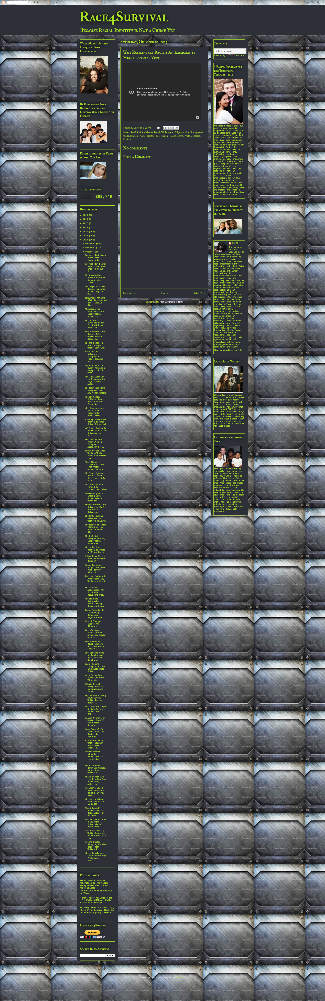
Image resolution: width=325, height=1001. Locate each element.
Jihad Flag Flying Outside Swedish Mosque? (95, 558)
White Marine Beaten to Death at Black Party (95, 550)
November (90, 248)
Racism (164, 136)
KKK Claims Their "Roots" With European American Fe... (94, 443)
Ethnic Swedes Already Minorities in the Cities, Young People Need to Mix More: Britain (95, 884)
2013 (86, 240)
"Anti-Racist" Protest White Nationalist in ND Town (94, 812)
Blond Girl (159, 132)
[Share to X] (171, 128)
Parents (149, 136)
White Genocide (192, 136)
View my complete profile (228, 350)
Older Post (199, 293)
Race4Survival (124, 17)
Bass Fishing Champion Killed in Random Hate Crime (95, 668)
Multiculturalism (130, 136)
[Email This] (164, 128)
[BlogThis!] (167, 128)
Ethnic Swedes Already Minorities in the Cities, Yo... (94, 757)
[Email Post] (158, 128)
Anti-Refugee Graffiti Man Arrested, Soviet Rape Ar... (95, 634)
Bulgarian (179, 132)
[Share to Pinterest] (177, 128)
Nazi (142, 136)
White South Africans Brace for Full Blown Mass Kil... (94, 324)
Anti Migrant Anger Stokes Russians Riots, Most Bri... (95, 710)
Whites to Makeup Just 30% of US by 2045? (94, 802)
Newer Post (130, 293)
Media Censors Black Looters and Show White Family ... (94, 645)
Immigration (197, 132)
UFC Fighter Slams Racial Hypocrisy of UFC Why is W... (95, 290)
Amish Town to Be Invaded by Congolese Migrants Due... (95, 614)
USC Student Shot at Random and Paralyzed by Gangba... (94, 656)
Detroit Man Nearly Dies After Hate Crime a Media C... (95, 268)
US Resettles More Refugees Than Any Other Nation (95, 390)
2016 (86, 227)
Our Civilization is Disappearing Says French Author (95, 380)
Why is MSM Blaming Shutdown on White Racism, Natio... (95, 699)
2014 (86, 236)
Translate (238, 55)
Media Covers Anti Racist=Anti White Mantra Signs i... (95, 335)
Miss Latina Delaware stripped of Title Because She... (94, 357)
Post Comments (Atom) (171, 302)
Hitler (187, 132)
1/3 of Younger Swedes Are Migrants (93, 624)
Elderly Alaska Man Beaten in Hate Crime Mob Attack (95, 422)
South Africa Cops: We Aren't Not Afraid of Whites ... (95, 454)
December (90, 244)
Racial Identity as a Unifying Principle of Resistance (95, 823)
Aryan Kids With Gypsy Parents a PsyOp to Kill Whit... (95, 369)
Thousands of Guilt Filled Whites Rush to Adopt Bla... (95, 528)
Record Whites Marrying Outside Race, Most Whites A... (95, 769)
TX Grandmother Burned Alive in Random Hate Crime (95, 279)
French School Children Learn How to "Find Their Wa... (94, 401)
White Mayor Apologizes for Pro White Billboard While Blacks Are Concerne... (96, 900)
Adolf (133, 132)
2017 (86, 223)
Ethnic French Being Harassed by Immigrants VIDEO (94, 688)
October (90, 252)
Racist (173, 136)
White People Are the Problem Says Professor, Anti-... (95, 780)
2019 (86, 215)
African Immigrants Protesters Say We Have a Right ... (95, 580)
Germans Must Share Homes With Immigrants (95, 257)
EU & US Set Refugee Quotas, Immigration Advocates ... (95, 540)
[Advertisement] (164, 262)
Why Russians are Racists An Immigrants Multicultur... (94, 412)
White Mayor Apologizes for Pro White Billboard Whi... (95, 591)
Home (165, 293)
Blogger (179, 977)
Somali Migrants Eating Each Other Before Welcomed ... (94, 497)
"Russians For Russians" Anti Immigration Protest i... (94, 313)
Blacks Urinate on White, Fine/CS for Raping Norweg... (95, 722)
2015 (86, 232)
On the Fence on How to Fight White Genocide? (95, 345)
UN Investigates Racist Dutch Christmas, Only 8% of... (95, 477)
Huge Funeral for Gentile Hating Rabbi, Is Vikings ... (94, 733)
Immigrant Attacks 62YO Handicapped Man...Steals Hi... (95, 302)
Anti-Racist (147, 132)
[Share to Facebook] (174, 128)
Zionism (127, 139)
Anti (139, 132)
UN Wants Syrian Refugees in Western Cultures (95, 518)
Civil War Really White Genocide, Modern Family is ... (95, 834)
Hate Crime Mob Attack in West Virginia (94, 678)
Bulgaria (169, 132)
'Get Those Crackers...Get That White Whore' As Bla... (95, 466)
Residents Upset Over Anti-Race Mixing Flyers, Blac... (94, 792)
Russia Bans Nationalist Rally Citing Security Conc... (95, 602)
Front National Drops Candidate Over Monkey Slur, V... (95, 569)
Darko (235, 243)
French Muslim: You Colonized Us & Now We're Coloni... (95, 508)
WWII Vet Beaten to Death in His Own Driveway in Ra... (95, 432)
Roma (180, 136)
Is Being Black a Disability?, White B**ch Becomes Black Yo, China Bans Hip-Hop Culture (97, 910)
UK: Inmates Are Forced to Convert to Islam (95, 487)
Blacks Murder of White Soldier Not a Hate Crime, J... (94, 744)
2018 (86, 219)
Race (157, 136)
